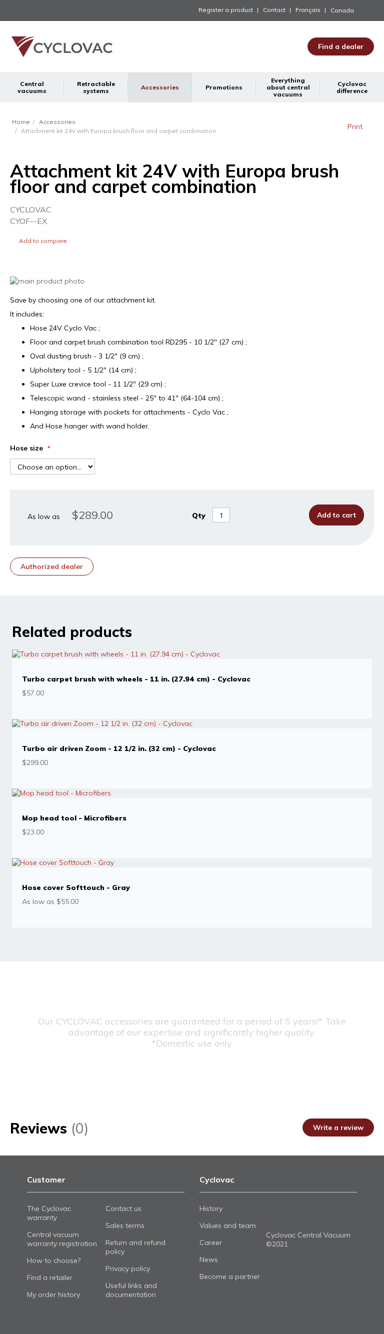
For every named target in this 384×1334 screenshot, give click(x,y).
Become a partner (230, 1276)
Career (211, 1242)
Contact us (124, 1208)
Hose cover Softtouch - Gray (76, 887)
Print (355, 126)
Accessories (57, 122)
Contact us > (192, 1071)
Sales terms (125, 1225)
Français (308, 10)
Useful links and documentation (131, 1290)
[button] (352, 10)
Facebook (272, 1215)
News (209, 1259)
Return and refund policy (136, 1247)
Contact (274, 10)
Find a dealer (341, 46)
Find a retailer (49, 1277)
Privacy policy (128, 1268)
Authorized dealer (51, 566)
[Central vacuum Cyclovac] (49, 47)
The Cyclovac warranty (49, 1213)
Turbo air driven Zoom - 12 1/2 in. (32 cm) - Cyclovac (119, 748)
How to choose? (53, 1260)
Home (21, 122)
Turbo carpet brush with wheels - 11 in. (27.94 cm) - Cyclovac (136, 679)
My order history (53, 1294)
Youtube (289, 1215)
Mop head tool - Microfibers (74, 818)
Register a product (225, 10)
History (211, 1208)
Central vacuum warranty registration (62, 1239)
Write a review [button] (338, 1127)
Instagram (306, 1215)
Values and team (228, 1225)
